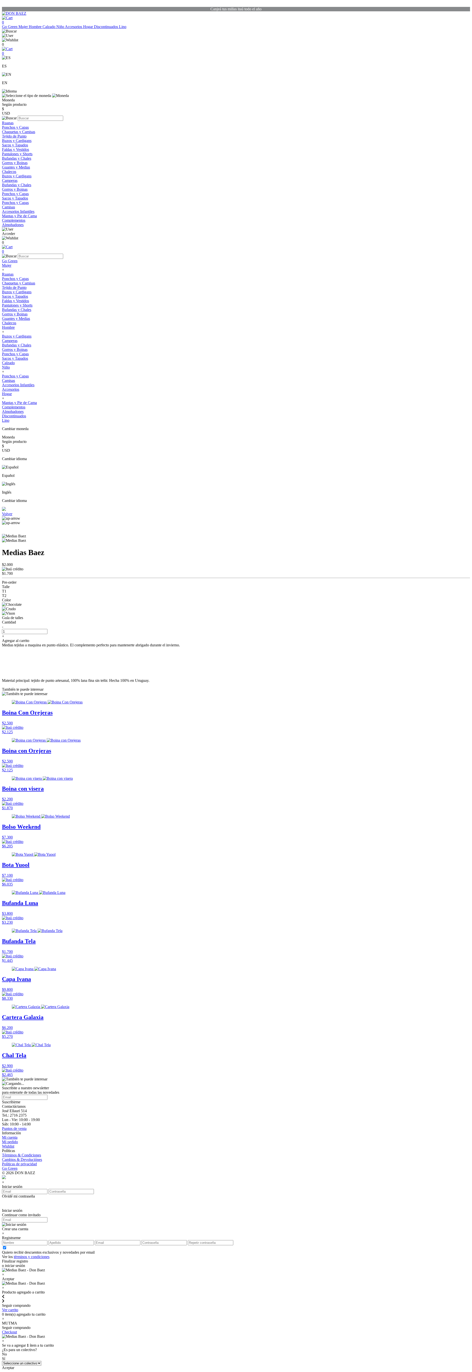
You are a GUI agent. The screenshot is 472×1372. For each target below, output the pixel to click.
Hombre (36, 27)
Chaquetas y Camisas (18, 132)
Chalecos (9, 172)
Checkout (9, 1332)
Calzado (49, 27)
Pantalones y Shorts (17, 154)
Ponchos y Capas (15, 127)
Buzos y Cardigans (16, 141)
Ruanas (8, 123)
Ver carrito (10, 1310)
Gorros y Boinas (15, 163)
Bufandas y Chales (16, 158)
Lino (122, 27)
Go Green (10, 27)
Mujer (23, 27)
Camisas (8, 207)
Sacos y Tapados (15, 145)
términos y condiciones (31, 1257)
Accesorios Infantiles (18, 211)
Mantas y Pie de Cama (19, 216)
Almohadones (13, 225)
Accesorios (74, 27)
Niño (60, 27)
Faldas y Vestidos (15, 149)
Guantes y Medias (16, 167)
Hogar (88, 27)
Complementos (13, 220)
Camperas (9, 180)
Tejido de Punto (14, 136)
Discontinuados (106, 27)
